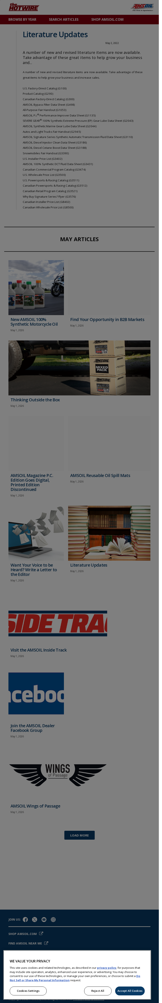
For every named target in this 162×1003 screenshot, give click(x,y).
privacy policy (106, 968)
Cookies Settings (28, 991)
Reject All (97, 991)
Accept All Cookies (129, 991)
